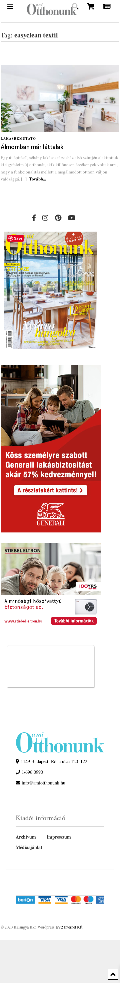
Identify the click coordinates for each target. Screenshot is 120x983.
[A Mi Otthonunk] (46, 10)
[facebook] (34, 217)
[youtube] (72, 217)
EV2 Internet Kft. (69, 927)
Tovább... (37, 178)
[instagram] (45, 217)
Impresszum (59, 836)
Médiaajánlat (29, 847)
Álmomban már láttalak (32, 146)
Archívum (26, 836)
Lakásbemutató (18, 138)
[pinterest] (58, 217)
